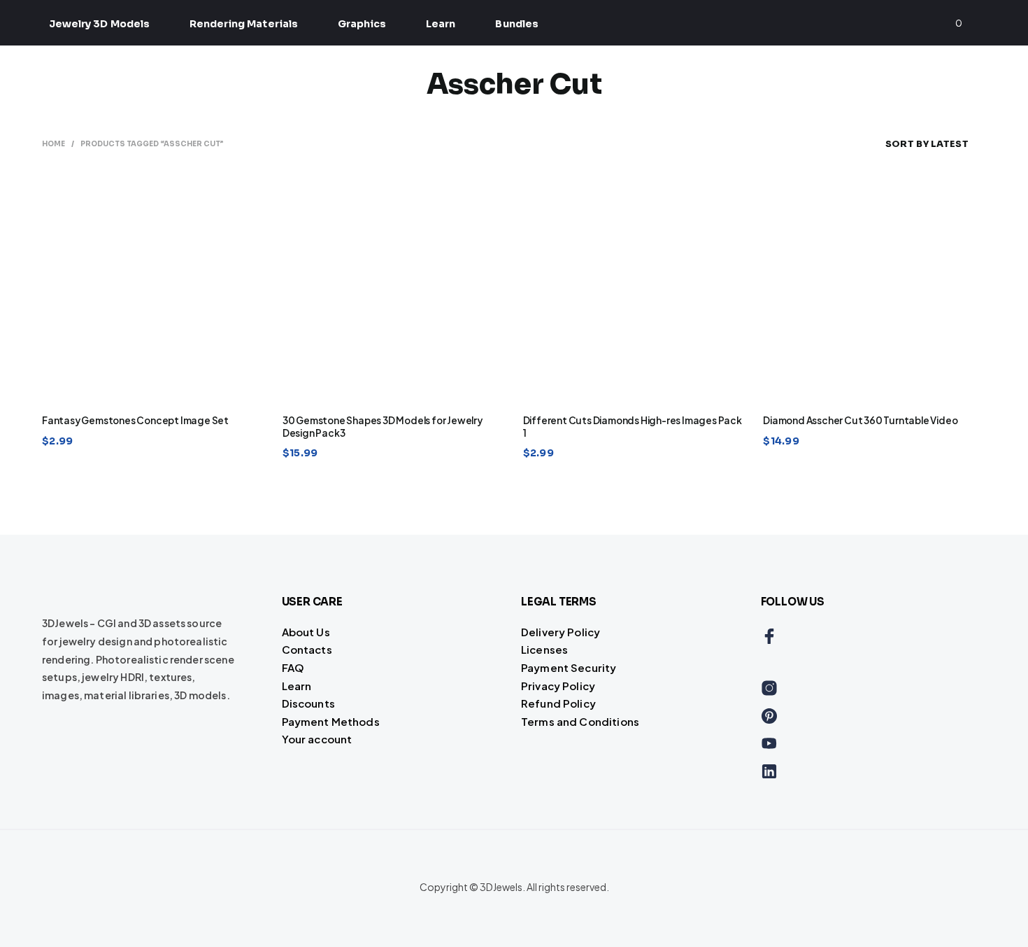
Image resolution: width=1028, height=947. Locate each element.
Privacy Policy (558, 685)
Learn (440, 23)
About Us (306, 631)
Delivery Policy (560, 631)
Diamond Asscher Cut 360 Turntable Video (860, 420)
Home (53, 143)
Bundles (516, 23)
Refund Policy (558, 703)
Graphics (362, 23)
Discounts (308, 703)
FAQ (293, 667)
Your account (317, 738)
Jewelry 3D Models (99, 23)
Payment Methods (331, 721)
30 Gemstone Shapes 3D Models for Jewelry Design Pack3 (383, 426)
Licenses (544, 649)
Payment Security (568, 667)
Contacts (307, 649)
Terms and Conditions (580, 721)
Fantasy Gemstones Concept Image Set (135, 420)
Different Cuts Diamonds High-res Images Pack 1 (632, 426)
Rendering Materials (244, 23)
